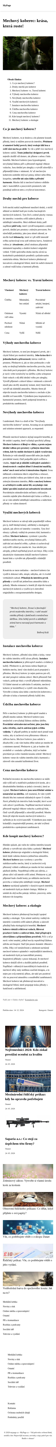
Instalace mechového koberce (25, 105)
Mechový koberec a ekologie (25, 120)
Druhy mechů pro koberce (24, 87)
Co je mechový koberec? (23, 83)
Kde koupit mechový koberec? (26, 116)
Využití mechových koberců (24, 101)
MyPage (7, 5)
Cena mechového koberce (24, 112)
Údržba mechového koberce (25, 109)
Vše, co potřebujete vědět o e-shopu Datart (26, 1236)
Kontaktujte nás (31, 1000)
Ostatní (50, 1010)
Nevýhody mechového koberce (26, 98)
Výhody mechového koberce (25, 94)
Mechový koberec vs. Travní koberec (29, 90)
